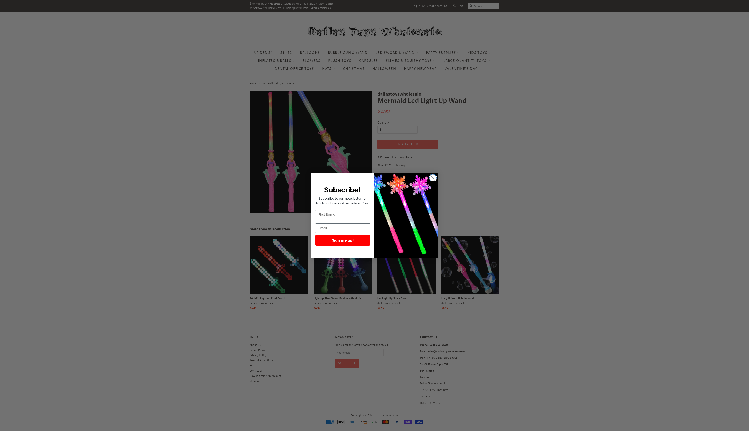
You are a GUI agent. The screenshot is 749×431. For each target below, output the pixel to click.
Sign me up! (343, 240)
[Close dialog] (433, 177)
